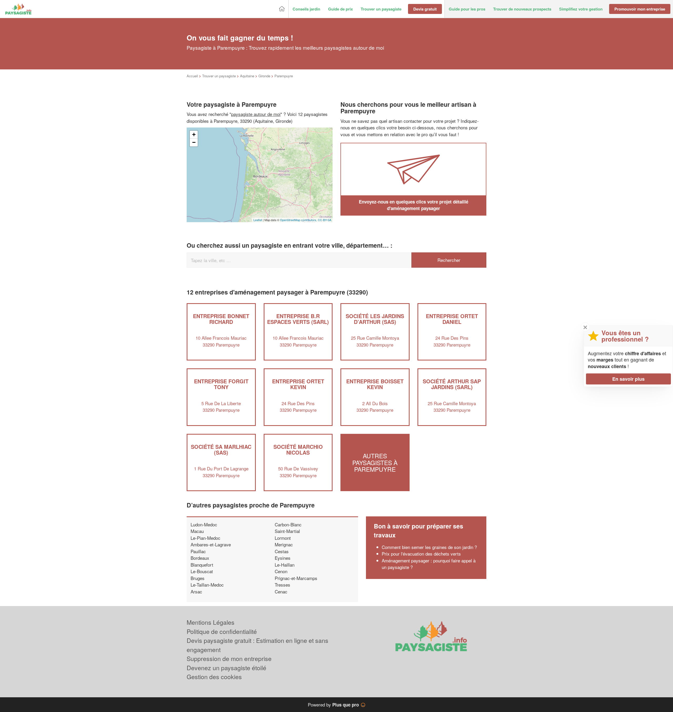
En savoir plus (628, 378)
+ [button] (194, 134)
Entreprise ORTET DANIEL (452, 319)
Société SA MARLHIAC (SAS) (221, 449)
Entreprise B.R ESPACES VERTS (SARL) (298, 319)
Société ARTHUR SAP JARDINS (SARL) (452, 384)
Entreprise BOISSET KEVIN (375, 384)
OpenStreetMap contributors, (299, 220)
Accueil (192, 75)
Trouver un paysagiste (219, 75)
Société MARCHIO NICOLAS (298, 449)
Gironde (264, 75)
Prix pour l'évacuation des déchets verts (421, 553)
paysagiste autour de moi (256, 114)
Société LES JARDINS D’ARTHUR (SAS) (375, 319)
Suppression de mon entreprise (229, 658)
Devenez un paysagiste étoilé (226, 667)
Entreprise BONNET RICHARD (221, 319)
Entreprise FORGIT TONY (221, 384)
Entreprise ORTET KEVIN (298, 384)
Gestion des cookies (214, 676)
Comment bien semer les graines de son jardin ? (429, 547)
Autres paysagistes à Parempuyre (374, 462)
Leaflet (257, 220)
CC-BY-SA (324, 220)
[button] (306, 9)
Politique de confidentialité (222, 631)
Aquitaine (247, 75)
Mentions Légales (210, 622)
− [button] (194, 142)
